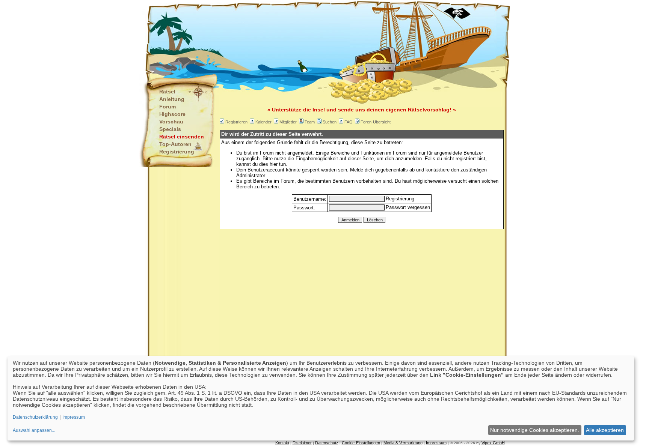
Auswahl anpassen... (34, 430)
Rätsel (167, 92)
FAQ (348, 122)
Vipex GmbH (493, 442)
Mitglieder (288, 122)
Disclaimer (302, 442)
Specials (170, 129)
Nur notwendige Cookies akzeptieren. (534, 430)
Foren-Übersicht (376, 122)
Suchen (330, 122)
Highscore (172, 114)
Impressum (436, 442)
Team (310, 122)
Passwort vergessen (408, 207)
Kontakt (282, 442)
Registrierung (176, 152)
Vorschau (171, 122)
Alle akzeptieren (605, 430)
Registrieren (236, 122)
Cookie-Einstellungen (361, 442)
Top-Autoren (175, 144)
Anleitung (171, 99)
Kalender (263, 122)
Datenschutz (326, 442)
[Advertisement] (287, 37)
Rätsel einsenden (181, 137)
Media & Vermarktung (403, 442)
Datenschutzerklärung (35, 417)
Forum (167, 107)
